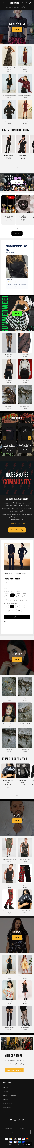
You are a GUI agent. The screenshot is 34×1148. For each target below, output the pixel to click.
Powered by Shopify (22, 1144)
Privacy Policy (6, 1108)
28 (18, 595)
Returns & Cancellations (9, 1095)
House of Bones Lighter (22, 781)
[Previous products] (4, 438)
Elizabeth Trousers (8, 155)
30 (6, 599)
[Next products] (30, 438)
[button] (4, 3)
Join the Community (17, 530)
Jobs (4, 1112)
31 (12, 599)
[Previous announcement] (3, 7)
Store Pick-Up (6, 1091)
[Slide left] (13, 168)
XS (7, 606)
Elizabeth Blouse (22, 155)
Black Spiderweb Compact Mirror (22, 216)
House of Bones (14, 1144)
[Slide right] (21, 168)
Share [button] (7, 628)
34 (24, 599)
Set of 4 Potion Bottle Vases (8, 216)
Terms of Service (7, 1104)
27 (12, 595)
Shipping (12, 585)
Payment (5, 1099)
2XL (12, 610)
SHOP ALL (17, 29)
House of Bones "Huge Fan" (8, 781)
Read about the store (14, 1070)
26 (7, 595)
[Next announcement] (31, 7)
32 (18, 599)
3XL (19, 610)
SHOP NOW (17, 182)
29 (24, 595)
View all (17, 233)
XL (6, 610)
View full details (24, 628)
